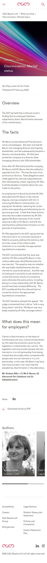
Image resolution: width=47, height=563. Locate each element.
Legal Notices (30, 506)
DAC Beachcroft (10, 14)
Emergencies (8, 527)
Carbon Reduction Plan (32, 532)
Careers (5, 512)
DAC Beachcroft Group (9, 520)
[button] (43, 4)
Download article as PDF (19, 408)
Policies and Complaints (29, 523)
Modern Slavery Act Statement (33, 514)
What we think (27, 14)
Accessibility (8, 506)
